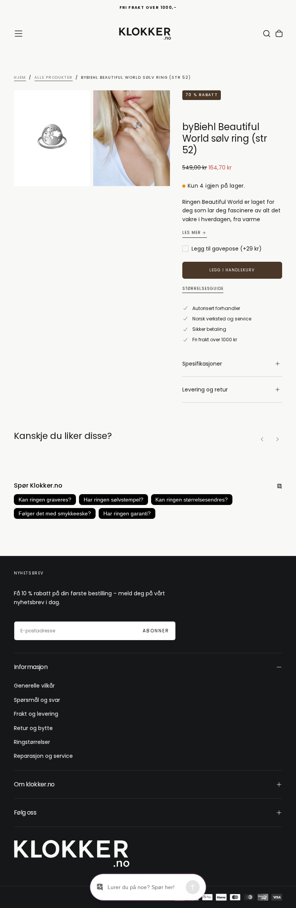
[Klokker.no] (72, 853)
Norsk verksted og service (221, 318)
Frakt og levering (36, 714)
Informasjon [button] (30, 666)
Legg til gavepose (227, 249)
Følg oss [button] (25, 812)
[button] (18, 33)
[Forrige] (262, 439)
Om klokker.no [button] (34, 784)
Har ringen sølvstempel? (113, 499)
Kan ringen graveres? (44, 499)
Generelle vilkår (34, 685)
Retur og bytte (33, 728)
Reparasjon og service (43, 756)
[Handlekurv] (279, 33)
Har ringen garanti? (127, 513)
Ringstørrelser (32, 742)
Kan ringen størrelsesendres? (191, 499)
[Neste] (277, 439)
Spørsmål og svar (37, 700)
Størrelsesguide (203, 288)
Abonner (156, 630)
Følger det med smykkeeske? (54, 513)
